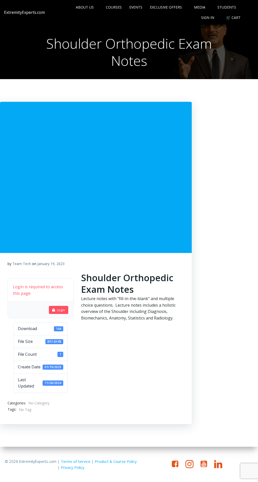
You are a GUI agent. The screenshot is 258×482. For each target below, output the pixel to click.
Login (61, 310)
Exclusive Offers (166, 7)
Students (226, 7)
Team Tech (21, 263)
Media (199, 7)
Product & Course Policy (116, 461)
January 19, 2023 (50, 263)
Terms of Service (75, 461)
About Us (85, 7)
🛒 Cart (233, 17)
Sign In (207, 17)
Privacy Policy (72, 467)
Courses (114, 7)
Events (135, 7)
